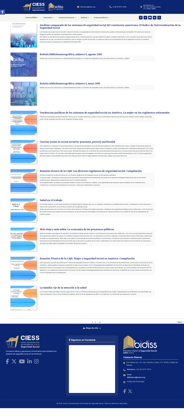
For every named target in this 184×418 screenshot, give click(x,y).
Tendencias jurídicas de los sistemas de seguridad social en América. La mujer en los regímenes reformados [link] (105, 112)
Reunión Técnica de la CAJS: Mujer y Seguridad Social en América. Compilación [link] (87, 258)
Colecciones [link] (47, 17)
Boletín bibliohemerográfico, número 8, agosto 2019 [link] (71, 54)
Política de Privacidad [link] (135, 382)
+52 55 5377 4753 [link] (143, 369)
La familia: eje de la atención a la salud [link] (63, 287)
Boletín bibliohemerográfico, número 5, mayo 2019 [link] (70, 83)
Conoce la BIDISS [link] (31, 17)
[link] (2, 12)
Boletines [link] (84, 17)
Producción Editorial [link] (100, 17)
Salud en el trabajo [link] (51, 200)
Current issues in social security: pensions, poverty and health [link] (77, 141)
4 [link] (100, 322)
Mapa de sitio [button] (92, 328)
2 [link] (95, 322)
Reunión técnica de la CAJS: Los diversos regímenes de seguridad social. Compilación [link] (91, 171)
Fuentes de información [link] (66, 17)
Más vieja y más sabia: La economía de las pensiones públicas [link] (77, 229)
